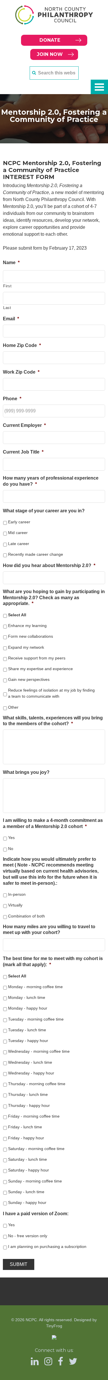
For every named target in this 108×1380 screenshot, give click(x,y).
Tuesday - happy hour (28, 1040)
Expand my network (26, 647)
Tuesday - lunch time (27, 1030)
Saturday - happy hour (28, 1170)
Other (13, 707)
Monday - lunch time (26, 997)
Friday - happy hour (26, 1138)
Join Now (50, 54)
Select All (17, 615)
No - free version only (27, 1235)
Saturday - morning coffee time (36, 1148)
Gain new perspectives (29, 679)
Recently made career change (35, 554)
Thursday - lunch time (28, 1094)
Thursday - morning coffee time (36, 1083)
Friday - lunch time (25, 1127)
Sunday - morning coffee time (35, 1181)
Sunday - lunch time (26, 1191)
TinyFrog (54, 1326)
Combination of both (26, 916)
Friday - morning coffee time (34, 1116)
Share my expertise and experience (40, 668)
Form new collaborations (30, 636)
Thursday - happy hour (29, 1105)
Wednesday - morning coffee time (39, 1051)
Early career (19, 522)
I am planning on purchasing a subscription (47, 1246)
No (10, 848)
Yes (11, 837)
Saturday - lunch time (27, 1159)
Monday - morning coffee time (35, 986)
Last (7, 308)
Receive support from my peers (36, 658)
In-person (17, 894)
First (7, 286)
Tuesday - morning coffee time (36, 1019)
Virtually (15, 905)
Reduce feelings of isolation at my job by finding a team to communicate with (51, 693)
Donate (49, 40)
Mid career (18, 532)
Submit (18, 1264)
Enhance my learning (27, 625)
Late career (18, 543)
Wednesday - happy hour (31, 1073)
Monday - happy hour (27, 1008)
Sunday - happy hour (27, 1202)
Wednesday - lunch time (30, 1062)
